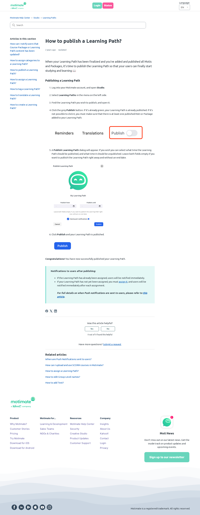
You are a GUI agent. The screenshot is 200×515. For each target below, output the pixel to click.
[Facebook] (46, 311)
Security (74, 428)
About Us (105, 428)
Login (103, 443)
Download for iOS (19, 443)
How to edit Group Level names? (62, 377)
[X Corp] (51, 311)
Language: (184, 2)
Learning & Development (53, 423)
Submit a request (112, 344)
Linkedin (21, 507)
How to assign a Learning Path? (23, 81)
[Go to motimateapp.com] (18, 6)
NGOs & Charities (49, 433)
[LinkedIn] (55, 311)
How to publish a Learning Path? (24, 72)
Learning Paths (49, 18)
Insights (104, 423)
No (108, 329)
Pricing (14, 433)
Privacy (104, 447)
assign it (123, 281)
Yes (91, 329)
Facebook (14, 507)
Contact (104, 438)
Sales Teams (47, 428)
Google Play (28, 507)
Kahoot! (104, 433)
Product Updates (79, 438)
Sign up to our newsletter (166, 457)
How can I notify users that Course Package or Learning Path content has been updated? (25, 49)
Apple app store (35, 507)
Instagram (49, 507)
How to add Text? (54, 382)
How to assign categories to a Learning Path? (25, 62)
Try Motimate (17, 438)
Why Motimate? (18, 423)
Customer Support (80, 443)
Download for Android (22, 447)
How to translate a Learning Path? (25, 97)
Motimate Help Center (20, 18)
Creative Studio (78, 433)
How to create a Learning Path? (23, 106)
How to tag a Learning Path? (25, 89)
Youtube (42, 507)
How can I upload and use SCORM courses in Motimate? (74, 365)
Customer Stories (20, 428)
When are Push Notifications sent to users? (68, 359)
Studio (36, 18)
